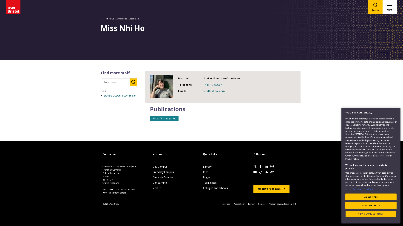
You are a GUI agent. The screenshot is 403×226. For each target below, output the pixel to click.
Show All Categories (164, 118)
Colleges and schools (215, 188)
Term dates (210, 182)
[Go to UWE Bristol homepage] (103, 18)
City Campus (160, 166)
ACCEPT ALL (371, 196)
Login (206, 177)
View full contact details (114, 192)
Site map (226, 204)
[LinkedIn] (267, 169)
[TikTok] (261, 174)
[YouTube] (255, 174)
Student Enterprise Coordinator (120, 95)
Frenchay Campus (163, 172)
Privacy (251, 204)
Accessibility (239, 204)
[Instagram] (272, 169)
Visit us (157, 188)
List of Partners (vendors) (359, 189)
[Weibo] (272, 174)
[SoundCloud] (267, 174)
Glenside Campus (163, 177)
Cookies (261, 204)
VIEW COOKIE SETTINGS (371, 213)
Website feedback (269, 188)
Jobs (205, 172)
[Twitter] (255, 169)
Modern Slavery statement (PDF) (283, 204)
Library (207, 166)
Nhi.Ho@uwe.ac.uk (214, 91)
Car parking (160, 182)
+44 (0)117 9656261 (126, 189)
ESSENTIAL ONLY (371, 205)
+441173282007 (212, 84)
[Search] (133, 82)
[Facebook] (261, 169)
